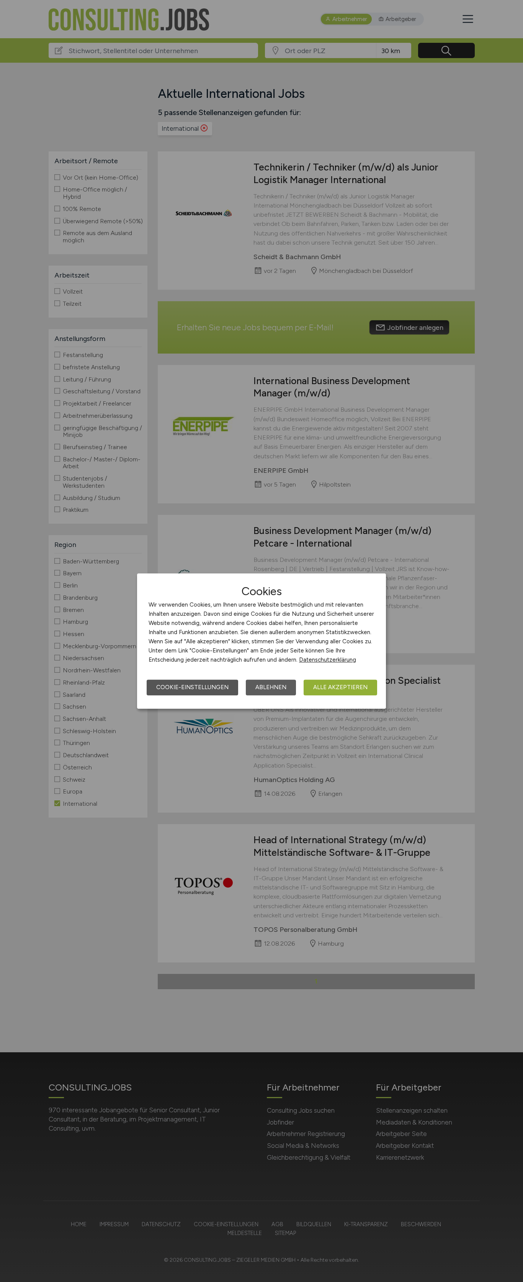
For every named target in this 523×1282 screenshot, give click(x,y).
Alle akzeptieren (340, 687)
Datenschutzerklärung (327, 659)
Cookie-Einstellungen (192, 687)
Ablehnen (270, 687)
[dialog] (261, 641)
